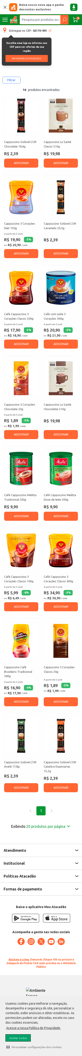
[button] (33, 1047)
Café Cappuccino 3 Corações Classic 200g (18, 316)
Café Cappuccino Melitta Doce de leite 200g (60, 497)
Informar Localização (26, 58)
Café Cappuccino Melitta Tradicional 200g (20, 497)
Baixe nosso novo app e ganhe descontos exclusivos (41, 7)
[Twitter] (41, 941)
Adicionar (21, 163)
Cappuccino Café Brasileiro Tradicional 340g (18, 672)
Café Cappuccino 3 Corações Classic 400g (58, 579)
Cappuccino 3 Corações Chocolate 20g (19, 407)
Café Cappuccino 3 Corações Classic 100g (18, 579)
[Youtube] (51, 941)
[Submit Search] (64, 19)
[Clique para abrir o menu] (5, 19)
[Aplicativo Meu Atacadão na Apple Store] (56, 918)
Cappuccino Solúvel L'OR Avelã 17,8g (20, 764)
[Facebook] (21, 941)
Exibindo (38, 826)
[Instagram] (31, 941)
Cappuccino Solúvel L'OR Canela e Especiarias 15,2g (60, 767)
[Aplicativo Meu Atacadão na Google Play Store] (25, 918)
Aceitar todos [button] (18, 1038)
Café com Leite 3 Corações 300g (55, 316)
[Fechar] (5, 7)
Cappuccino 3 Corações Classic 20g (59, 669)
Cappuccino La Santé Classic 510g (57, 144)
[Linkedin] (61, 941)
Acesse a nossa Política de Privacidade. (33, 1028)
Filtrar (11, 80)
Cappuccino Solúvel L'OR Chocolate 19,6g (20, 144)
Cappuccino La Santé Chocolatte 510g (57, 407)
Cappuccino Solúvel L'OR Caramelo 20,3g (60, 226)
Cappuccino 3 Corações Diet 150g (19, 226)
